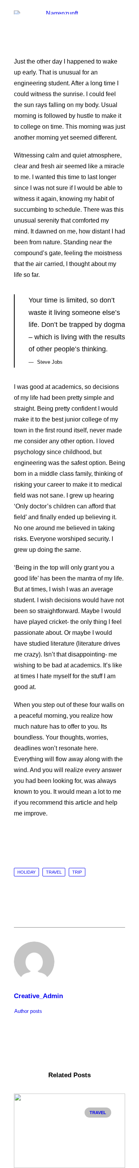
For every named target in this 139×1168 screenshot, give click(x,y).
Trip (77, 872)
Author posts (28, 1011)
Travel (54, 872)
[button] (121, 15)
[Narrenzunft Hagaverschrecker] (58, 12)
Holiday (26, 872)
